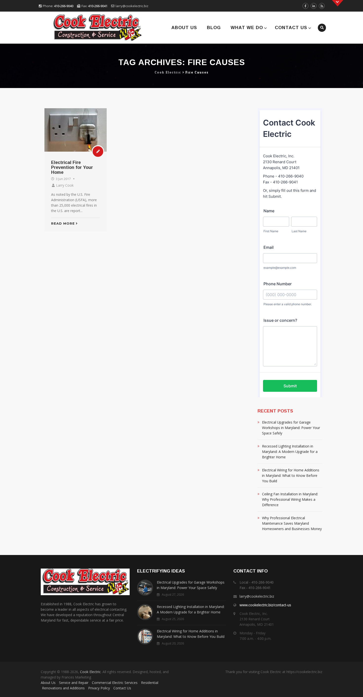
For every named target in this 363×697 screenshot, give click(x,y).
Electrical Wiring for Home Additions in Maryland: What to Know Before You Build (290, 475)
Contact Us (291, 27)
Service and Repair (73, 682)
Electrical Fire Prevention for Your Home (72, 167)
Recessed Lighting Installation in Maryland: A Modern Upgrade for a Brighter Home (290, 451)
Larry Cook (65, 185)
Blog (214, 27)
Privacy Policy (99, 688)
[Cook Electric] (90, 28)
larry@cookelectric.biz (132, 6)
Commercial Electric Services (115, 682)
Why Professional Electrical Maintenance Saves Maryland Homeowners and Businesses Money (292, 523)
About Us (184, 27)
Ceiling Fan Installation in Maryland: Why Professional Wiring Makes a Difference (290, 499)
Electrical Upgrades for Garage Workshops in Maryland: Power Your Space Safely (291, 427)
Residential (149, 682)
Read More (63, 223)
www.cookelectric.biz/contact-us (265, 605)
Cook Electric (90, 671)
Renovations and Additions (63, 688)
